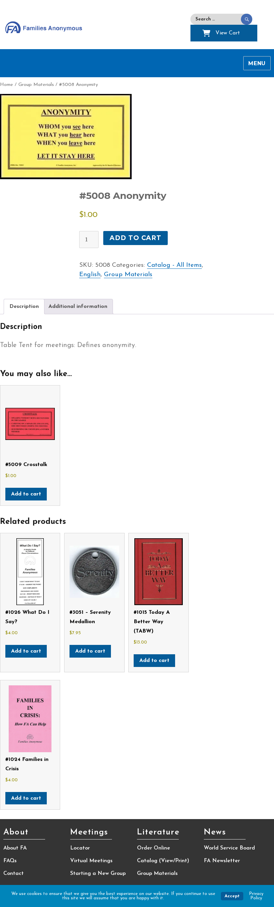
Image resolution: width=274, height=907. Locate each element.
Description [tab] (24, 306)
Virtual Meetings (91, 861)
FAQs (10, 861)
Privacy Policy (256, 896)
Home (6, 84)
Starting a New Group (98, 873)
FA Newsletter (222, 861)
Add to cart (135, 238)
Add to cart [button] (26, 494)
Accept (232, 896)
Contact (13, 873)
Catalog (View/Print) (163, 861)
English (90, 274)
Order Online (153, 848)
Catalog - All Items (174, 265)
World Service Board (229, 848)
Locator (80, 848)
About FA (15, 848)
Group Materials (36, 84)
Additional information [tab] (77, 306)
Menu (257, 63)
